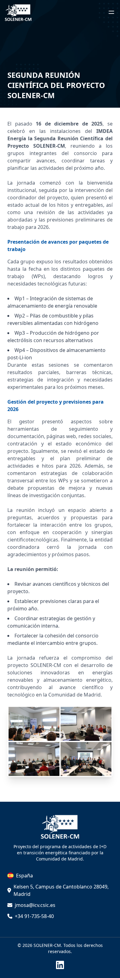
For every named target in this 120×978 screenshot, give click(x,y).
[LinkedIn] (60, 965)
